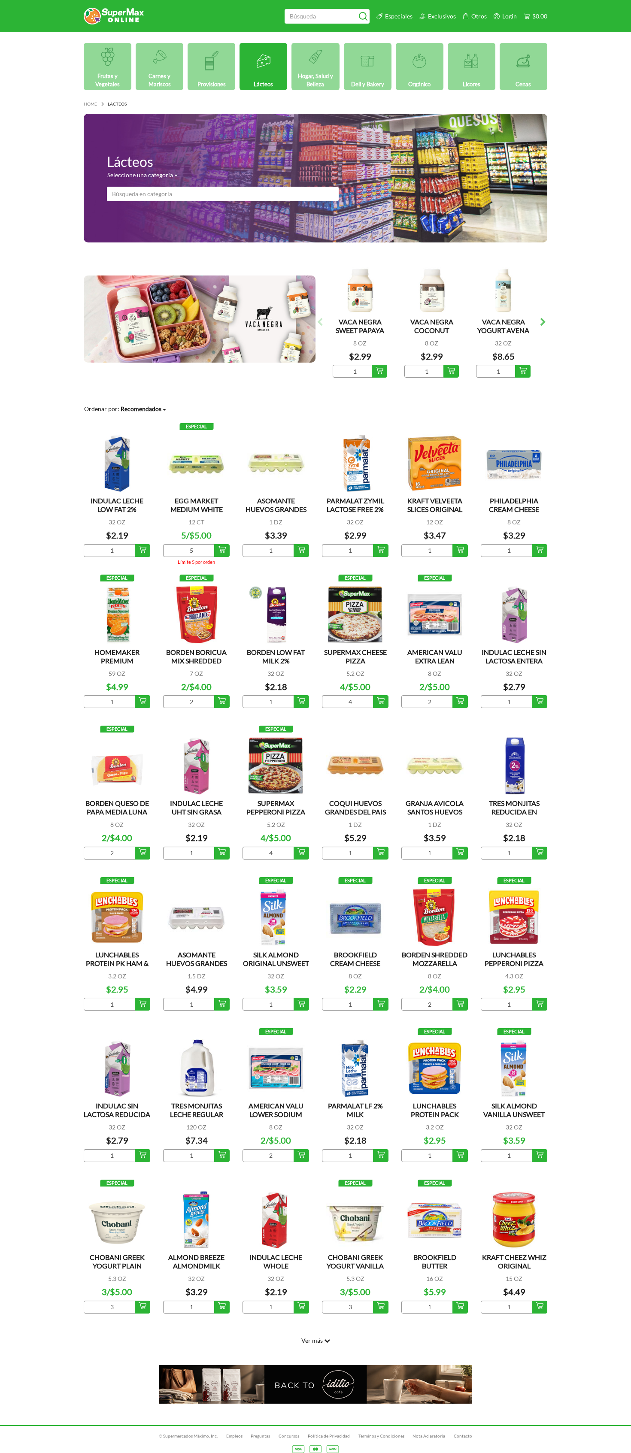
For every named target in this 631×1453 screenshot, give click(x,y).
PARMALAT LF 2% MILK (355, 1110)
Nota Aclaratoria (429, 1435)
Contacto (463, 1435)
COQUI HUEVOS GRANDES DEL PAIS (355, 807)
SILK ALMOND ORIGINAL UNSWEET (276, 959)
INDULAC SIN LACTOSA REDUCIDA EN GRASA (117, 1114)
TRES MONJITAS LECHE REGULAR (196, 1110)
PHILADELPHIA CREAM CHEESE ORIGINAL (514, 509)
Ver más (312, 1340)
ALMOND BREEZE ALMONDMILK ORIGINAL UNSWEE (196, 1265)
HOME (90, 103)
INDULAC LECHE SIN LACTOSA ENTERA (514, 656)
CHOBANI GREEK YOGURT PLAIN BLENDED (117, 1265)
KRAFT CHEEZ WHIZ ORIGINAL (514, 1261)
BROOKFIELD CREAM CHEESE (355, 959)
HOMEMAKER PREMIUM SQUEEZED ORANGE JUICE (117, 665)
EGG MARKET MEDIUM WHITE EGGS (196, 509)
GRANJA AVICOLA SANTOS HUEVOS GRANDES (435, 811)
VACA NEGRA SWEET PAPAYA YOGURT (360, 330)
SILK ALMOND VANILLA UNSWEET (514, 1110)
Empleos (234, 1435)
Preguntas (260, 1435)
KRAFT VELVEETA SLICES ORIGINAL (434, 504)
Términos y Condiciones (381, 1435)
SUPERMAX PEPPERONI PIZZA (275, 807)
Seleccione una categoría (140, 175)
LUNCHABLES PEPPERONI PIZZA (514, 959)
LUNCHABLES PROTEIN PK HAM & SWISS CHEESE (117, 963)
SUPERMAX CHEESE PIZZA (355, 656)
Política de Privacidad (329, 1435)
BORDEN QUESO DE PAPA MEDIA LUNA (117, 807)
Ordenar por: (122, 408)
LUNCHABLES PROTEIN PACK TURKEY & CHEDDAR (434, 1114)
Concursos (289, 1435)
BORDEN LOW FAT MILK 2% (276, 656)
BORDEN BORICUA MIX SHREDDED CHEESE (196, 660)
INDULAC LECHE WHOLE (275, 1261)
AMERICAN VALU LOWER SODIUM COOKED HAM (276, 1114)
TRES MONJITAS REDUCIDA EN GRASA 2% (514, 811)
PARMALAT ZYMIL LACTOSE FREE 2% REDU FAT (355, 509)
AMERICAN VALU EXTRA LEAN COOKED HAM (434, 660)
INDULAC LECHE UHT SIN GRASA (196, 807)
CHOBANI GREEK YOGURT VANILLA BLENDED (355, 1265)
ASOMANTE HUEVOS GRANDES (276, 504)
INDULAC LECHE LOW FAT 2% (117, 504)
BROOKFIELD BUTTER (434, 1261)
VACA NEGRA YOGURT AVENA (503, 326)
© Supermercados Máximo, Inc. (188, 1435)
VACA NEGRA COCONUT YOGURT (431, 330)
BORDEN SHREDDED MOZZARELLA (434, 959)
